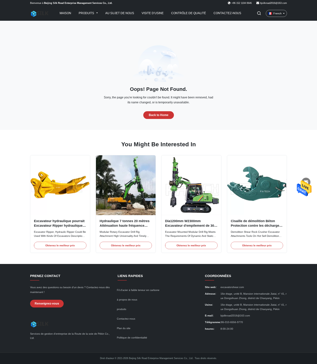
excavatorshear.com (232, 287)
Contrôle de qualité (188, 13)
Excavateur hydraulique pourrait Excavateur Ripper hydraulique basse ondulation (59, 225)
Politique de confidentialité (132, 337)
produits (121, 309)
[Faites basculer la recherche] (259, 13)
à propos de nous (127, 299)
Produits (87, 13)
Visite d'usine (153, 13)
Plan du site (123, 328)
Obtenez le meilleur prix (60, 245)
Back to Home (158, 115)
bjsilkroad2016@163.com (273, 3)
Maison (65, 13)
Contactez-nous (227, 13)
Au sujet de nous (119, 13)
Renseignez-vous (47, 303)
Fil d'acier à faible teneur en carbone (138, 290)
